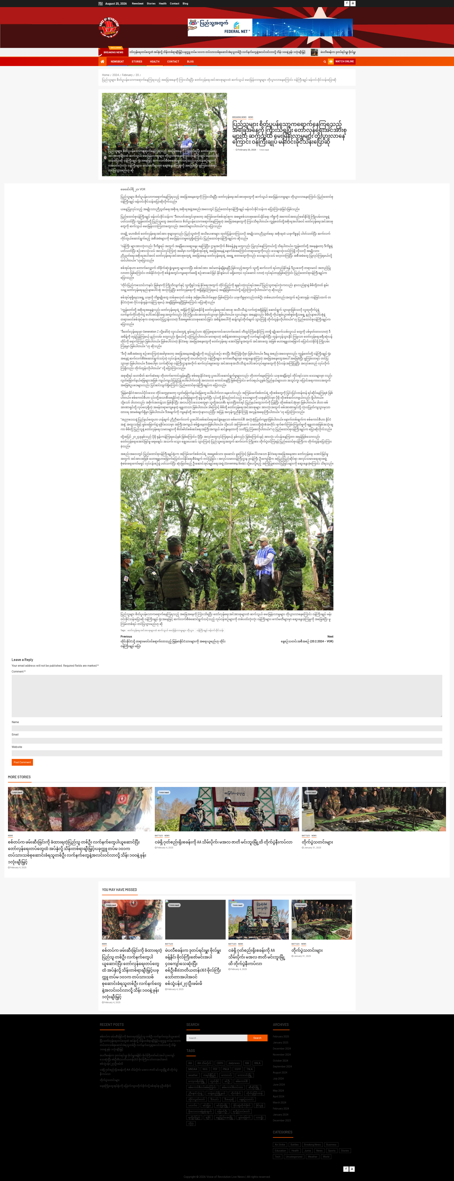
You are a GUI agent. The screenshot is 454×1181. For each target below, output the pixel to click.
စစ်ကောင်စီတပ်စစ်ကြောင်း (202, 1087)
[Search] (325, 61)
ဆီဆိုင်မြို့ (253, 1087)
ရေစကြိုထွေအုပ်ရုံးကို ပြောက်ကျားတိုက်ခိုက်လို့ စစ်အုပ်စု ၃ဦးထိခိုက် (135, 1085)
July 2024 (278, 1078)
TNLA (250, 1069)
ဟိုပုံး (191, 1123)
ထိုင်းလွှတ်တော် (196, 1099)
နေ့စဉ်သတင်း (246, 1099)
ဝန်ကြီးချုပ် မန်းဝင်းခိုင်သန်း (210, 630)
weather (193, 1075)
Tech (277, 1156)
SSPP (238, 1069)
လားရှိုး (260, 1117)
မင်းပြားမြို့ (222, 1105)
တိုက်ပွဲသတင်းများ (317, 842)
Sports (332, 1150)
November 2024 (282, 1054)
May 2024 (278, 1090)
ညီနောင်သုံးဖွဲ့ (195, 1093)
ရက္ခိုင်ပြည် (194, 1117)
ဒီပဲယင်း (214, 1099)
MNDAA (192, 1069)
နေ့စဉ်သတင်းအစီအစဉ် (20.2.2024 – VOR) (307, 639)
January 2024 (280, 1114)
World (326, 1156)
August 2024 (280, 1072)
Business (331, 1144)
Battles (159, 836)
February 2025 (281, 1036)
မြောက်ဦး (222, 1111)
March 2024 (279, 1102)
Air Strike (280, 1144)
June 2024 (279, 1084)
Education (280, 1150)
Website (17, 747)
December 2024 (282, 1048)
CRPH (220, 1063)
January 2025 (280, 1042)
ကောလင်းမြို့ (245, 1075)
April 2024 (278, 1096)
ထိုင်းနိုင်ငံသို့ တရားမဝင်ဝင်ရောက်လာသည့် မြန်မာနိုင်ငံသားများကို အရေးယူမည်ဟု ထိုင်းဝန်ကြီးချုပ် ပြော (173, 641)
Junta (307, 1150)
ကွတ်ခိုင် (214, 1081)
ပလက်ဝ (192, 1105)
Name (15, 722)
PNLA (226, 1069)
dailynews (234, 1063)
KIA (247, 1063)
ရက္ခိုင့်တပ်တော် (241, 1111)
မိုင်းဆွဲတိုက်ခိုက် (241, 1105)
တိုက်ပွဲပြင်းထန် (254, 1093)
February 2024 (281, 1108)
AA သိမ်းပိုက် (204, 1063)
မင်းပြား (207, 1105)
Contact (174, 3)
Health (163, 3)
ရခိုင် (208, 1117)
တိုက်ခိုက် (236, 1093)
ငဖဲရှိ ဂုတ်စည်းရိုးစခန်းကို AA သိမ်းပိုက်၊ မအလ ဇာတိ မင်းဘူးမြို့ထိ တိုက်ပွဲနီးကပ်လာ (223, 842)
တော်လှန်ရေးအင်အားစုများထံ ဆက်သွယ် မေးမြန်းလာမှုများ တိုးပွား (161, 630)
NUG (205, 1069)
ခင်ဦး (227, 1081)
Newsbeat (137, 3)
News (250, 117)
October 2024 (280, 1060)
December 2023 (282, 1120)
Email (15, 734)
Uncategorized (294, 1156)
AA (190, 1063)
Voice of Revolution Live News (225, 1177)
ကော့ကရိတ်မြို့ (196, 1081)
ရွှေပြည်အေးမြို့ (224, 1117)
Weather (312, 1156)
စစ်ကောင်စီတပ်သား (232, 1087)
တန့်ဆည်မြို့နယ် (216, 1093)
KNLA (257, 1063)
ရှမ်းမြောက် (244, 1117)
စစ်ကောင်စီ (242, 1081)
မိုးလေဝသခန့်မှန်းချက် (200, 1111)
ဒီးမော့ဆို (229, 1099)
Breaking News (239, 117)
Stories (151, 3)
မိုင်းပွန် (259, 1105)
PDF (215, 1069)
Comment (19, 671)
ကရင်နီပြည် (209, 1075)
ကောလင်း (226, 1075)
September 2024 (282, 1066)
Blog (185, 3)
